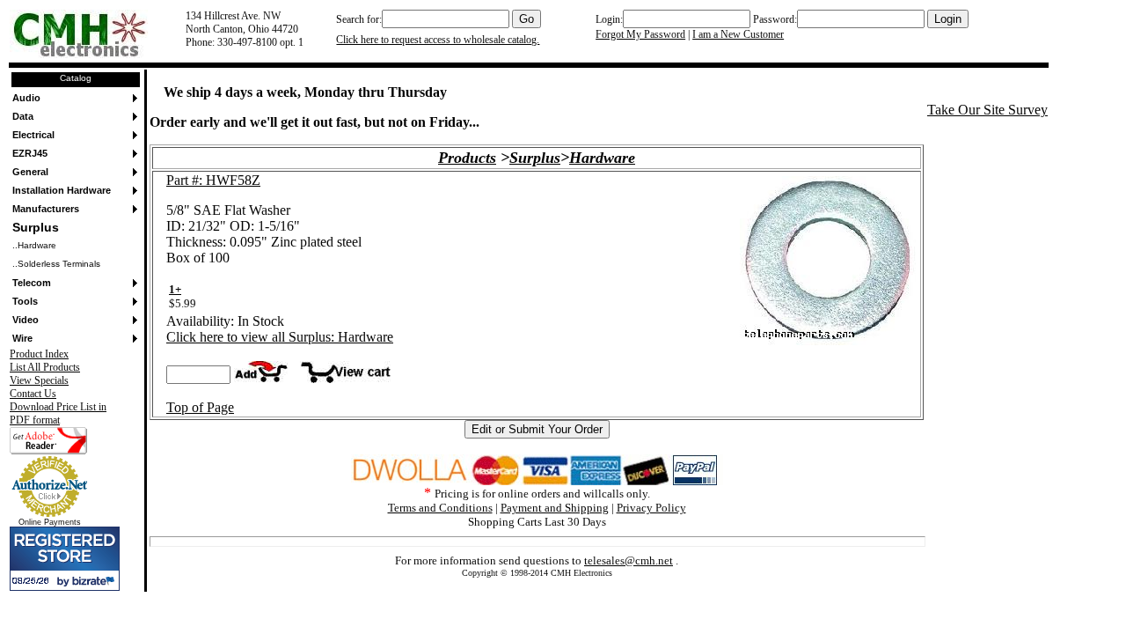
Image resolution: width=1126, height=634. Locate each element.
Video (25, 319)
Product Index (39, 354)
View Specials (39, 380)
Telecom (31, 282)
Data (22, 116)
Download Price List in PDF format (58, 413)
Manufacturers (45, 208)
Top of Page (200, 407)
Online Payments (49, 522)
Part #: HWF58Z (213, 180)
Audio (26, 97)
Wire (22, 338)
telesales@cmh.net (628, 560)
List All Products (45, 367)
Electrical (33, 134)
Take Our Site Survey (987, 109)
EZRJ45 (30, 153)
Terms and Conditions (440, 507)
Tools (25, 301)
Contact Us (33, 393)
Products (467, 157)
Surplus (35, 227)
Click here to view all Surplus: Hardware (279, 336)
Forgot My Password (640, 34)
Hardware (602, 157)
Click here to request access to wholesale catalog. (437, 39)
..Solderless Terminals (56, 264)
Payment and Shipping (555, 507)
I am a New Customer (738, 34)
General (30, 171)
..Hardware (34, 245)
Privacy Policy (651, 507)
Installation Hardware (61, 190)
